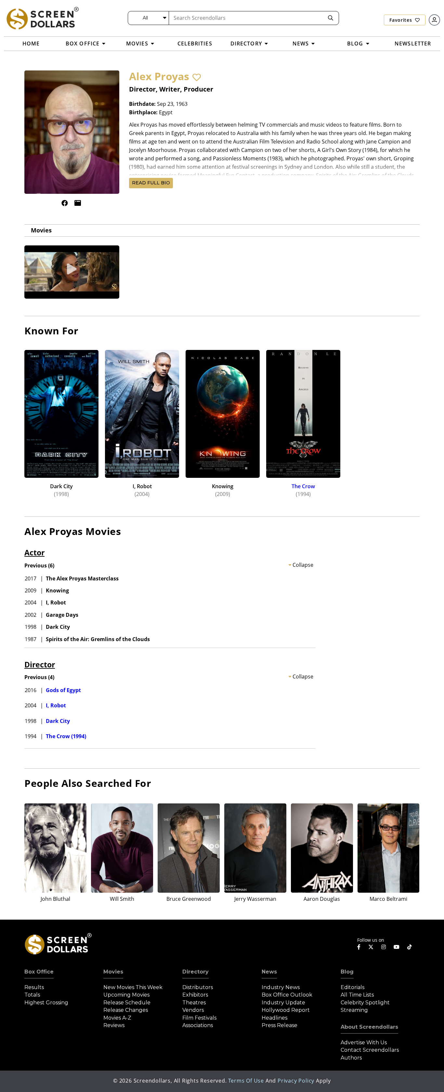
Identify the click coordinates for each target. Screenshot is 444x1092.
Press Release (279, 1025)
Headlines (274, 1018)
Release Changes (125, 1010)
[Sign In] (434, 20)
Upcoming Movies (126, 995)
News (269, 972)
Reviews (113, 1025)
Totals (32, 995)
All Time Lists (357, 995)
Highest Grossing (46, 1002)
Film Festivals (199, 1018)
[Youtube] (396, 946)
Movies (41, 230)
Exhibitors (195, 995)
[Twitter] (370, 946)
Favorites (401, 20)
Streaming (354, 1010)
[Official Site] (77, 203)
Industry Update (283, 1002)
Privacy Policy (296, 1080)
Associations (197, 1025)
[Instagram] (383, 946)
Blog (347, 972)
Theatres (194, 1002)
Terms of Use (246, 1080)
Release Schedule (126, 1002)
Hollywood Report (286, 1010)
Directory (195, 972)
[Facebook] (64, 203)
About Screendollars (369, 1027)
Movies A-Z (117, 1018)
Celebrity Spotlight (365, 1002)
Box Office (39, 972)
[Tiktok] (409, 946)
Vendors (193, 1010)
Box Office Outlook (287, 995)
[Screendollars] (42, 17)
